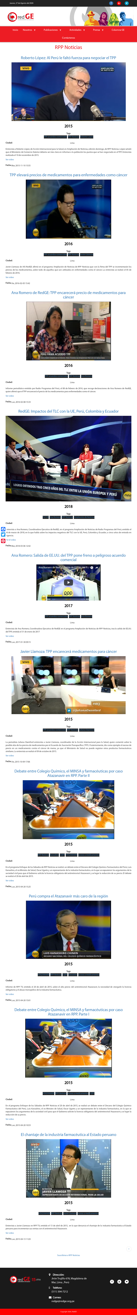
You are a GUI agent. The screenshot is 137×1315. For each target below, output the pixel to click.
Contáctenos (68, 38)
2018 (68, 507)
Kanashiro (54, 855)
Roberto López (86, 137)
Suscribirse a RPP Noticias (68, 1255)
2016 (68, 244)
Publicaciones (49, 31)
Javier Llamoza (86, 255)
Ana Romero (86, 376)
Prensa (95, 31)
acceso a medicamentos (88, 855)
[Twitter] (3, 534)
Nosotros (26, 31)
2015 (68, 126)
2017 (68, 606)
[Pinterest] (3, 541)
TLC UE (46, 517)
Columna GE (118, 30)
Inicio (15, 30)
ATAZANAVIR (71, 855)
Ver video (10, 160)
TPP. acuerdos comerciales (55, 137)
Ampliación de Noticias (84, 517)
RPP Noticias (73, 137)
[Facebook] (3, 529)
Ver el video (11, 540)
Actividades (74, 31)
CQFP (62, 855)
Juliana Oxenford (86, 730)
